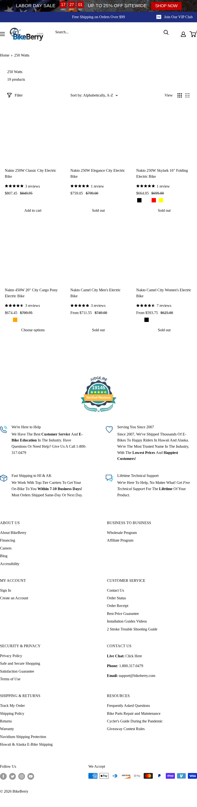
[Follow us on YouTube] (30, 776)
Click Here (133, 656)
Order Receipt (117, 606)
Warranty (7, 729)
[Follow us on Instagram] (21, 776)
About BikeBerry (13, 533)
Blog (3, 556)
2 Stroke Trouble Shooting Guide (132, 629)
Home (4, 55)
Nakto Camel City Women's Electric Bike (163, 293)
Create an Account (14, 598)
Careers (6, 548)
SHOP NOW (166, 6)
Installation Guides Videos (127, 621)
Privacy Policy (11, 656)
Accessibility (9, 564)
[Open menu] (2, 34)
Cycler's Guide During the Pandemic (135, 721)
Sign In (5, 590)
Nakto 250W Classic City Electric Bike (30, 173)
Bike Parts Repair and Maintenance (133, 713)
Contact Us (115, 590)
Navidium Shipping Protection (23, 737)
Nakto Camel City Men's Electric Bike (95, 293)
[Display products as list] (187, 95)
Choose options (33, 330)
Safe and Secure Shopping (20, 663)
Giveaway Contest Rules (126, 729)
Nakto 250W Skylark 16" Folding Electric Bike (162, 173)
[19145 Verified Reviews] (98, 413)
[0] (193, 34)
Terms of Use (10, 679)
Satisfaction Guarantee (17, 671)
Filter (19, 95)
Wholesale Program (122, 533)
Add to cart (32, 210)
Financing (7, 540)
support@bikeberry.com (137, 676)
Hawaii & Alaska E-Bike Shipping (26, 744)
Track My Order (12, 706)
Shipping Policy (12, 713)
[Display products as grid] (180, 95)
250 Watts (21, 55)
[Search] (166, 32)
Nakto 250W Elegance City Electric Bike (97, 173)
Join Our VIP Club (178, 17)
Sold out (98, 210)
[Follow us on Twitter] (12, 776)
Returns (6, 721)
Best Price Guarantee (123, 614)
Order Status (116, 598)
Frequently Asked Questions (128, 706)
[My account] (183, 34)
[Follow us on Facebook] (3, 776)
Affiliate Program (120, 540)
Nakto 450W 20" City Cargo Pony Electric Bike (31, 293)
